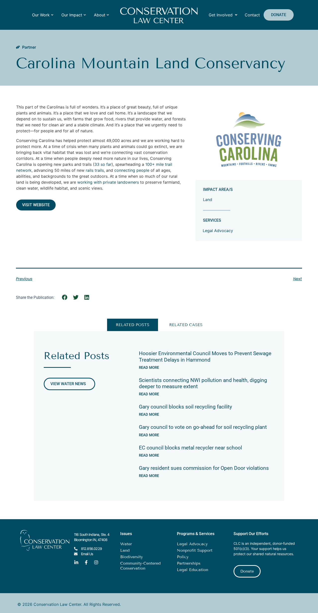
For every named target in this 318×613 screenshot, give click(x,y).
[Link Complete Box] (206, 359)
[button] (65, 297)
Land (207, 199)
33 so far (103, 164)
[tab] (132, 325)
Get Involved (221, 14)
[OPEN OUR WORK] (52, 15)
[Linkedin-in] (76, 562)
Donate (278, 14)
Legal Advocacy (218, 230)
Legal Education (192, 569)
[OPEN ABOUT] (108, 15)
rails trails (95, 170)
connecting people (131, 170)
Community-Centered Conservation (140, 566)
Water (126, 544)
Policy (183, 556)
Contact (252, 14)
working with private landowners (108, 182)
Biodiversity (131, 556)
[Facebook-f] (86, 562)
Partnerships (188, 563)
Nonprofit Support (194, 550)
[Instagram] (96, 562)
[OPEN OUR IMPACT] (84, 15)
